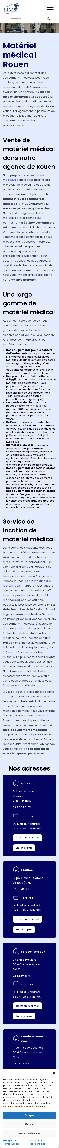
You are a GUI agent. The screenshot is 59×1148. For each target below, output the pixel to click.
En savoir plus (24, 847)
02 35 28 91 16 (21, 889)
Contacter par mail (27, 837)
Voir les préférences (29, 1133)
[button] (54, 1073)
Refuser (29, 1124)
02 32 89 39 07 (22, 976)
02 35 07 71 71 (22, 807)
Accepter (29, 1115)
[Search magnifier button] (48, 18)
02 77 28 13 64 (22, 1063)
